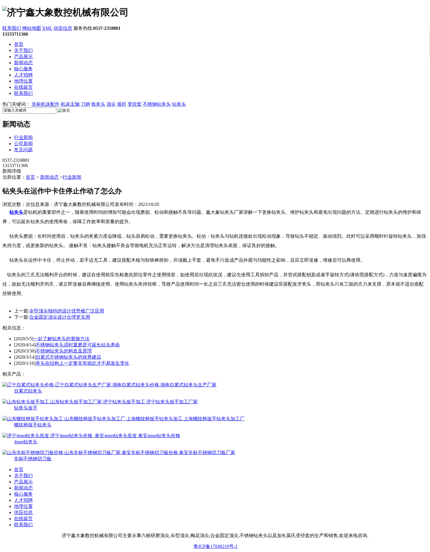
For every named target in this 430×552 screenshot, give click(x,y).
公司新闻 (23, 143)
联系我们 (11, 28)
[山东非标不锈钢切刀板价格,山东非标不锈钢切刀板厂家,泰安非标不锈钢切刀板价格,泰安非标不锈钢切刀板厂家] (118, 452)
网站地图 (31, 28)
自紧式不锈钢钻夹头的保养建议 (68, 357)
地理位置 (23, 81)
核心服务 (23, 68)
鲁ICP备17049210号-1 (216, 546)
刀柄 (85, 104)
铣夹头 (98, 104)
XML (47, 28)
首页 (18, 44)
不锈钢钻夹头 (157, 104)
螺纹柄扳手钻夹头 (32, 424)
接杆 (121, 104)
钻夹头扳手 (25, 407)
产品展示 (23, 56)
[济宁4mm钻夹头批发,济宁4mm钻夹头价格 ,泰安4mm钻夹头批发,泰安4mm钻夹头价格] (91, 435)
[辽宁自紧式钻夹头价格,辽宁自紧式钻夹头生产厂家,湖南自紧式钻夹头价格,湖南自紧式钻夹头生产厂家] (109, 384)
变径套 (135, 104)
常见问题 (23, 149)
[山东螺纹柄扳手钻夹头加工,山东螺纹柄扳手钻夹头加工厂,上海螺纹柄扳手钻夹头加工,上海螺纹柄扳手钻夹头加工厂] (123, 418)
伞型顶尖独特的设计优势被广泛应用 (66, 310)
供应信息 (63, 28)
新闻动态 (23, 62)
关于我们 (23, 50)
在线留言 (23, 87)
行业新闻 (23, 137)
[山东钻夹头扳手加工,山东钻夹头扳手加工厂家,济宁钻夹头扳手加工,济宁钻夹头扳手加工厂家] (100, 401)
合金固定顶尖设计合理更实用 (59, 317)
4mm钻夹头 (25, 441)
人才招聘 (23, 74)
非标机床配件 (46, 104)
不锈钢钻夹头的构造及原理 (64, 350)
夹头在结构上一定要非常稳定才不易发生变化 (82, 363)
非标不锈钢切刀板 (32, 458)
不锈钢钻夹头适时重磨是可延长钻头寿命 (78, 344)
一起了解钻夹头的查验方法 (61, 338)
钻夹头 (179, 104)
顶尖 (111, 104)
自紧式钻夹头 (28, 390)
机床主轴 (70, 104)
